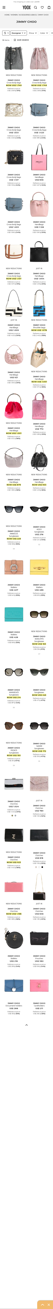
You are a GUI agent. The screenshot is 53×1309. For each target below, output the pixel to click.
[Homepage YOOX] (27, 7)
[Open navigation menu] (4, 7)
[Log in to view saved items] (42, 7)
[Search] (35, 7)
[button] (27, 1024)
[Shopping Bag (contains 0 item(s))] (49, 7)
